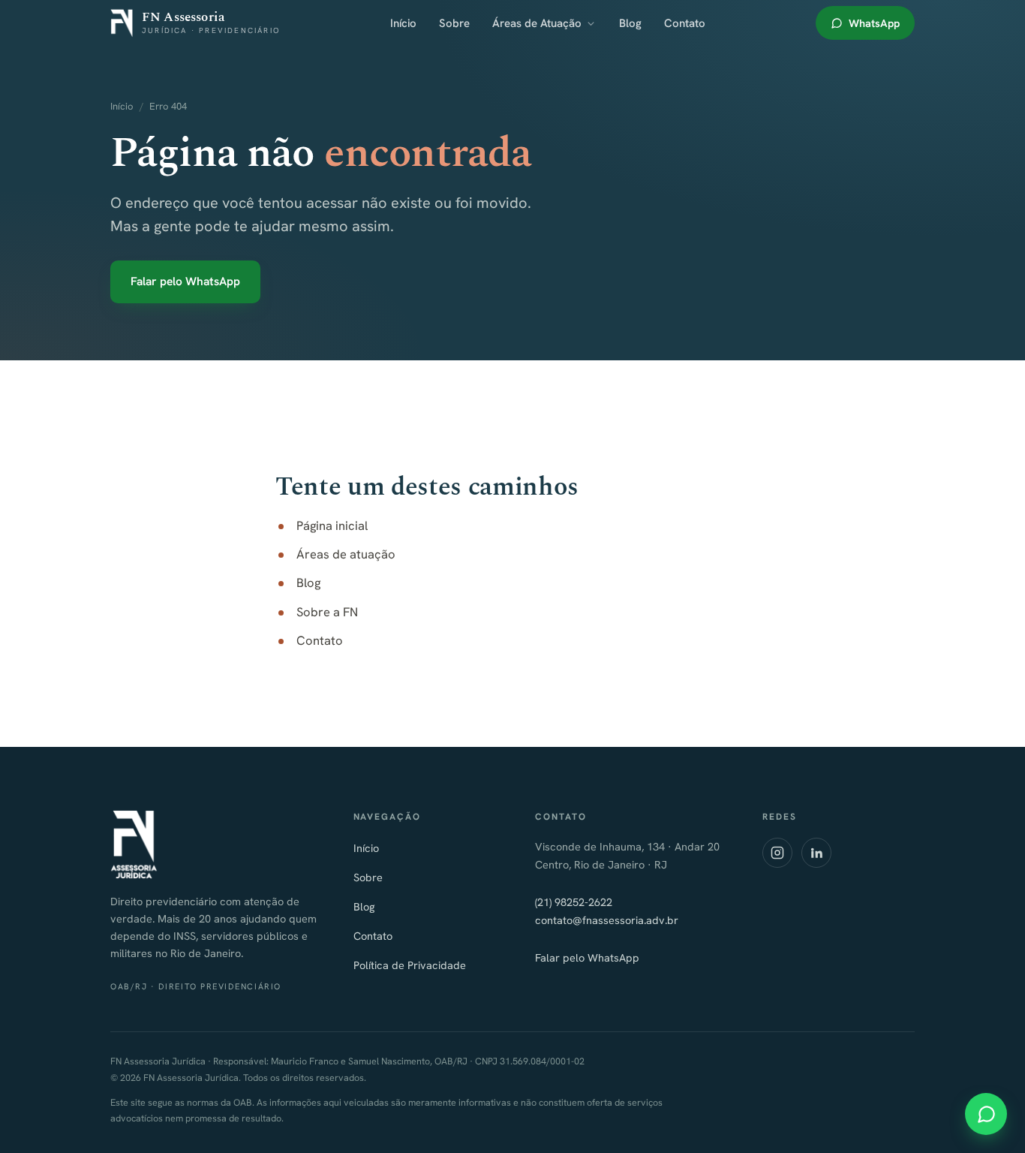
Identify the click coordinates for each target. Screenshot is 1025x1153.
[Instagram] (777, 853)
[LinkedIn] (816, 853)
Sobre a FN (327, 612)
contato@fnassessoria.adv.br (606, 920)
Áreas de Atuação (537, 23)
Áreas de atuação (345, 554)
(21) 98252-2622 (573, 902)
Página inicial (332, 525)
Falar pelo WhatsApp (185, 281)
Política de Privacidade (409, 965)
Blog (630, 23)
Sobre (454, 23)
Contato (684, 23)
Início (403, 23)
